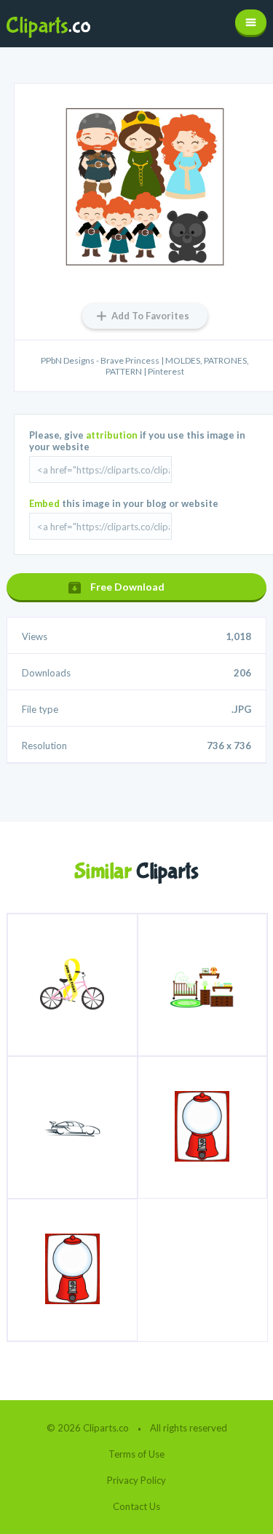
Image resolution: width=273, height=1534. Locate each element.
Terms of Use (136, 1454)
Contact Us (136, 1506)
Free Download (127, 586)
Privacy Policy (136, 1480)
